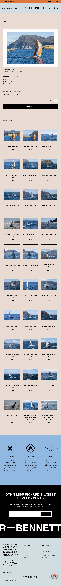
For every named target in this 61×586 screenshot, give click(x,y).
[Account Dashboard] (54, 8)
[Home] (34, 8)
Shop (24, 553)
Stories (25, 555)
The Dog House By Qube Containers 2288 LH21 (48, 417)
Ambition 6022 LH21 (49, 175)
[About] (51, 576)
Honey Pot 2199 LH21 (12, 265)
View (12, 150)
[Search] (49, 8)
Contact (56, 1)
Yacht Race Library (49, 555)
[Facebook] (5, 576)
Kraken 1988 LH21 (30, 146)
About (16, 8)
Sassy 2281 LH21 (49, 385)
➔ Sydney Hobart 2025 (8, 1)
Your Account (47, 551)
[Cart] (58, 8)
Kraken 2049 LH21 (48, 146)
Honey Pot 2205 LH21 (30, 265)
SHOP (4, 8)
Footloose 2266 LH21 (30, 234)
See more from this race (10, 87)
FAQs (49, 1)
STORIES (10, 8)
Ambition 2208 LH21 (30, 175)
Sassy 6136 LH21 (12, 416)
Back (4, 21)
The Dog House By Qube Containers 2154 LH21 (30, 418)
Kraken (10, 79)
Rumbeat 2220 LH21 (30, 326)
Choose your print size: (12, 91)
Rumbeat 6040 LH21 (48, 326)
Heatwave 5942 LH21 (49, 234)
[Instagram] (9, 576)
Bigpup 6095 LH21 (48, 206)
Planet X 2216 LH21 (49, 295)
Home (24, 551)
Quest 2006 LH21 (12, 326)
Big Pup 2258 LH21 (30, 206)
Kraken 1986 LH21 (12, 146)
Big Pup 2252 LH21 (12, 206)
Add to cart (30, 106)
